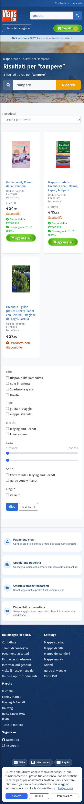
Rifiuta (39, 795)
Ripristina (28, 506)
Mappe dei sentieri (57, 654)
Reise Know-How (13, 713)
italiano (15, 495)
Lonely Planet (19, 434)
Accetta (16, 795)
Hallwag (7, 708)
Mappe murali (53, 659)
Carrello (68, 28)
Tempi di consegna (15, 648)
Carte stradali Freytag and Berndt (32, 475)
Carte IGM (50, 676)
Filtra (12, 506)
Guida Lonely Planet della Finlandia (19, 184)
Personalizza (64, 795)
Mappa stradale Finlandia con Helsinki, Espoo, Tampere (63, 186)
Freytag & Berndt (13, 702)
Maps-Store (10, 59)
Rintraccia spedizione (16, 659)
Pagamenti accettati (15, 654)
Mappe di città (54, 648)
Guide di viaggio (55, 670)
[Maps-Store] (10, 15)
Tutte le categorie (18, 28)
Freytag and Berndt (23, 429)
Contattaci (9, 642)
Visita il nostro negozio (18, 670)
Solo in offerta (20, 384)
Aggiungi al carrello (22, 239)
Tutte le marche (12, 725)
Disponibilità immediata (26, 378)
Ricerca (68, 85)
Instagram (12, 745)
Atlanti (48, 665)
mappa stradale (20, 414)
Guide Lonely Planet (23, 480)
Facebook (12, 740)
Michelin (8, 691)
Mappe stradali (54, 642)
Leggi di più (65, 788)
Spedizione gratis (22, 389)
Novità (14, 395)
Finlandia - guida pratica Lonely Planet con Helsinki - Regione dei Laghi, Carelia (21, 313)
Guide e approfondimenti (19, 676)
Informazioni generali (17, 665)
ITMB (5, 719)
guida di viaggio (21, 409)
